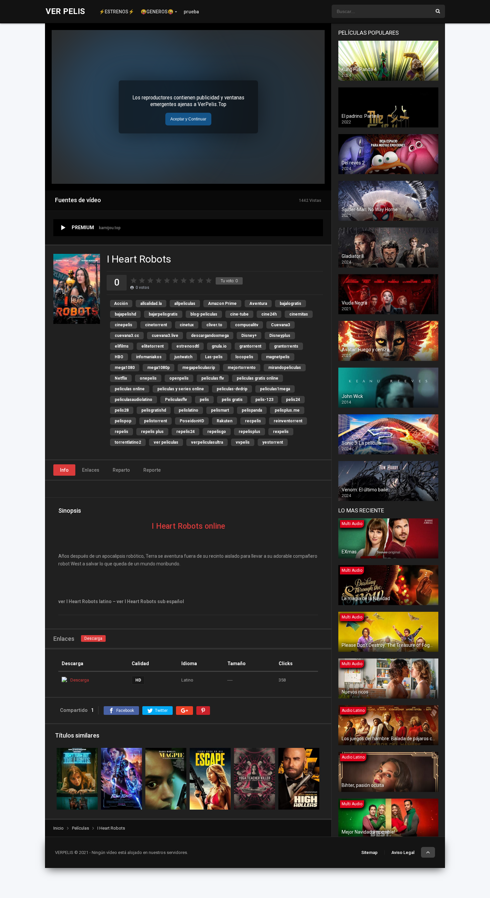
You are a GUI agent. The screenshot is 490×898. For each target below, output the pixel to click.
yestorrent (272, 442)
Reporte (152, 470)
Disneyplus (279, 335)
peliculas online (130, 389)
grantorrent (250, 346)
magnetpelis (278, 357)
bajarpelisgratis (163, 314)
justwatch (183, 357)
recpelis (253, 421)
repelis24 (185, 431)
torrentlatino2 (128, 442)
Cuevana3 (280, 325)
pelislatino (188, 410)
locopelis (244, 357)
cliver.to (214, 325)
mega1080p (158, 367)
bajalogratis (290, 303)
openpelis (179, 378)
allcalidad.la (151, 303)
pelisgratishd (153, 410)
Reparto (121, 470)
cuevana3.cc (127, 335)
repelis (121, 431)
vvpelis (243, 442)
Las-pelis (214, 357)
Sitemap (369, 852)
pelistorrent (155, 421)
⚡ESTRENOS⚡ (116, 11)
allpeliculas (184, 303)
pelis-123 (264, 399)
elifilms (122, 346)
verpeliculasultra (207, 442)
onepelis (148, 378)
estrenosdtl (187, 346)
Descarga (93, 638)
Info (64, 470)
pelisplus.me (287, 410)
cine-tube (239, 314)
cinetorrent (156, 325)
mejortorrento (242, 367)
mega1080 (125, 367)
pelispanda (252, 410)
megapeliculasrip (198, 367)
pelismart (220, 410)
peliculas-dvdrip (232, 389)
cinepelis (123, 325)
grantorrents (286, 346)
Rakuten (224, 421)
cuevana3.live (165, 335)
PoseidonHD (192, 421)
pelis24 (293, 399)
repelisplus (249, 431)
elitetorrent (152, 346)
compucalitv (246, 325)
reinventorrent (288, 421)
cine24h (269, 314)
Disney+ (249, 335)
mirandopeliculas (284, 367)
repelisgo (216, 431)
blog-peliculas (203, 314)
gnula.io (219, 346)
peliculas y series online (180, 389)
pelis (204, 399)
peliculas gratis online (257, 378)
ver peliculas (166, 442)
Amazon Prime (222, 303)
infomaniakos (149, 357)
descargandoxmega (210, 335)
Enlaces (90, 470)
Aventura (258, 303)
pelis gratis (232, 399)
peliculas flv (212, 378)
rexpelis (281, 431)
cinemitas (298, 314)
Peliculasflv (176, 399)
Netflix (121, 378)
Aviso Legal (402, 852)
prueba (191, 11)
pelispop (123, 421)
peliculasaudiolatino (133, 399)
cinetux (187, 325)
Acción (121, 303)
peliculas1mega (275, 389)
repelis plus (152, 431)
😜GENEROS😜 (157, 11)
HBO (119, 357)
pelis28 (122, 410)
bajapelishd (125, 314)
